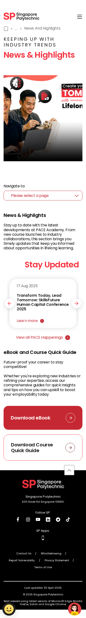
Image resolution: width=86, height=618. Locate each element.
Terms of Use (43, 567)
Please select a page (30, 195)
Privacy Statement (57, 560)
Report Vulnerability (22, 560)
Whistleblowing (51, 553)
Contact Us (24, 553)
